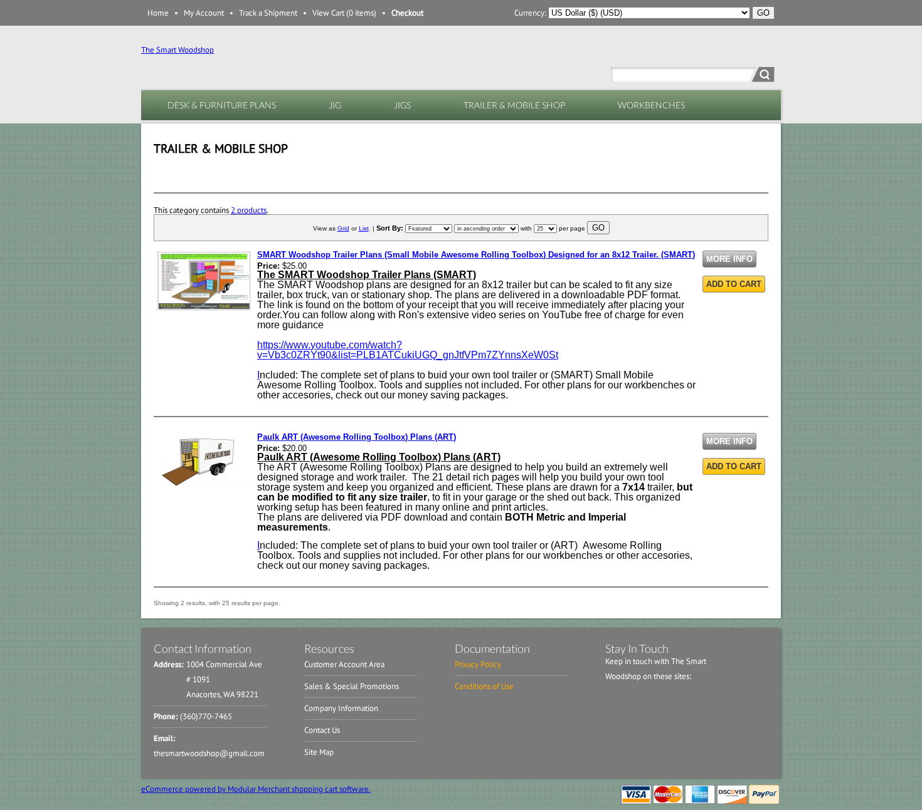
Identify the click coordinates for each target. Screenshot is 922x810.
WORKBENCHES (651, 105)
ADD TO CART (733, 284)
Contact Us (322, 730)
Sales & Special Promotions (351, 686)
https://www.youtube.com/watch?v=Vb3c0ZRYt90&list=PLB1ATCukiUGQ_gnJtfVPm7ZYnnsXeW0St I (407, 360)
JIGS (402, 105)
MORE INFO (729, 259)
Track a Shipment (268, 13)
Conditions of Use (484, 686)
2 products (249, 210)
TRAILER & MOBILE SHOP (514, 105)
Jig (335, 105)
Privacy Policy (478, 664)
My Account (204, 13)
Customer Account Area (344, 664)
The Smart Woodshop (177, 50)
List (364, 228)
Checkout (407, 13)
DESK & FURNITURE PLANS (221, 105)
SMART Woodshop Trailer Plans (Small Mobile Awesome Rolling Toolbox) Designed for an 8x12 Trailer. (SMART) (476, 254)
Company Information (341, 708)
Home (158, 13)
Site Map (319, 752)
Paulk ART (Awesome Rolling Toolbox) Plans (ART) (356, 437)
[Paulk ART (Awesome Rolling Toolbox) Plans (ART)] (204, 487)
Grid (343, 228)
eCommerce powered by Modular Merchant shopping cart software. (256, 789)
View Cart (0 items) (344, 13)
